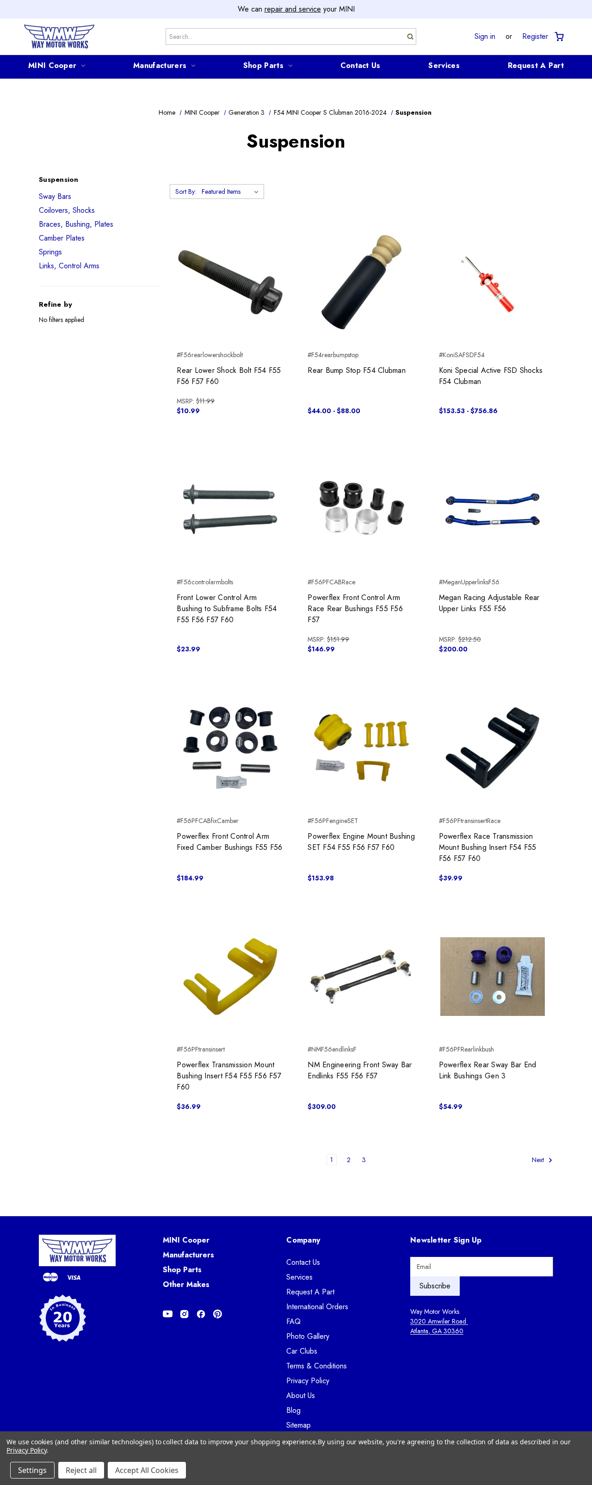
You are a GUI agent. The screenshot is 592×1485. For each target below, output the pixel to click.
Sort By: (185, 191)
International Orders (317, 1306)
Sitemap (298, 1425)
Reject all (81, 1470)
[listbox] (232, 191)
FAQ (293, 1321)
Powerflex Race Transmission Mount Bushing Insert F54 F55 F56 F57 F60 (487, 847)
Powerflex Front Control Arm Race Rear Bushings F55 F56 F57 (355, 608)
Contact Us (360, 65)
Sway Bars (55, 196)
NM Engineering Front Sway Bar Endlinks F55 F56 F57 (360, 1070)
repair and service (293, 9)
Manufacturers (159, 65)
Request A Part (536, 65)
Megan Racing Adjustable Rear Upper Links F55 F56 (489, 603)
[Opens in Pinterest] (217, 1314)
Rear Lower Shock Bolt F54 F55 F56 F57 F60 (229, 376)
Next (539, 1159)
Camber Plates (62, 238)
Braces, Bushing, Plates (76, 224)
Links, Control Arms (69, 265)
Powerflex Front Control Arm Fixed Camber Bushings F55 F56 (229, 842)
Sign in (485, 36)
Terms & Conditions (316, 1366)
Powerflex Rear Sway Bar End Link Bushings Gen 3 (487, 1070)
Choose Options (361, 298)
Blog (293, 1410)
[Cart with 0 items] (558, 37)
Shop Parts (263, 65)
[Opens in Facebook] (201, 1314)
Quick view (230, 266)
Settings (32, 1470)
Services (443, 65)
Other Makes (186, 1284)
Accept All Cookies (147, 1470)
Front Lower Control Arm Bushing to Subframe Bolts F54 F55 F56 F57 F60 (227, 608)
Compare (227, 282)
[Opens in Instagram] (184, 1314)
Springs (50, 252)
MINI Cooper (52, 65)
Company (303, 1240)
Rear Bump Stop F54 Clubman (357, 370)
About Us (300, 1395)
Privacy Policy (307, 1380)
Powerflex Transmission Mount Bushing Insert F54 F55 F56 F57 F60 (229, 1075)
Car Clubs (301, 1351)
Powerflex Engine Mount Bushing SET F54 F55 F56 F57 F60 (361, 842)
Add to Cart (230, 298)
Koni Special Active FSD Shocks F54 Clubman (491, 376)
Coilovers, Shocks (67, 210)
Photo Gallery (307, 1336)
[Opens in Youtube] (168, 1314)
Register (535, 36)
